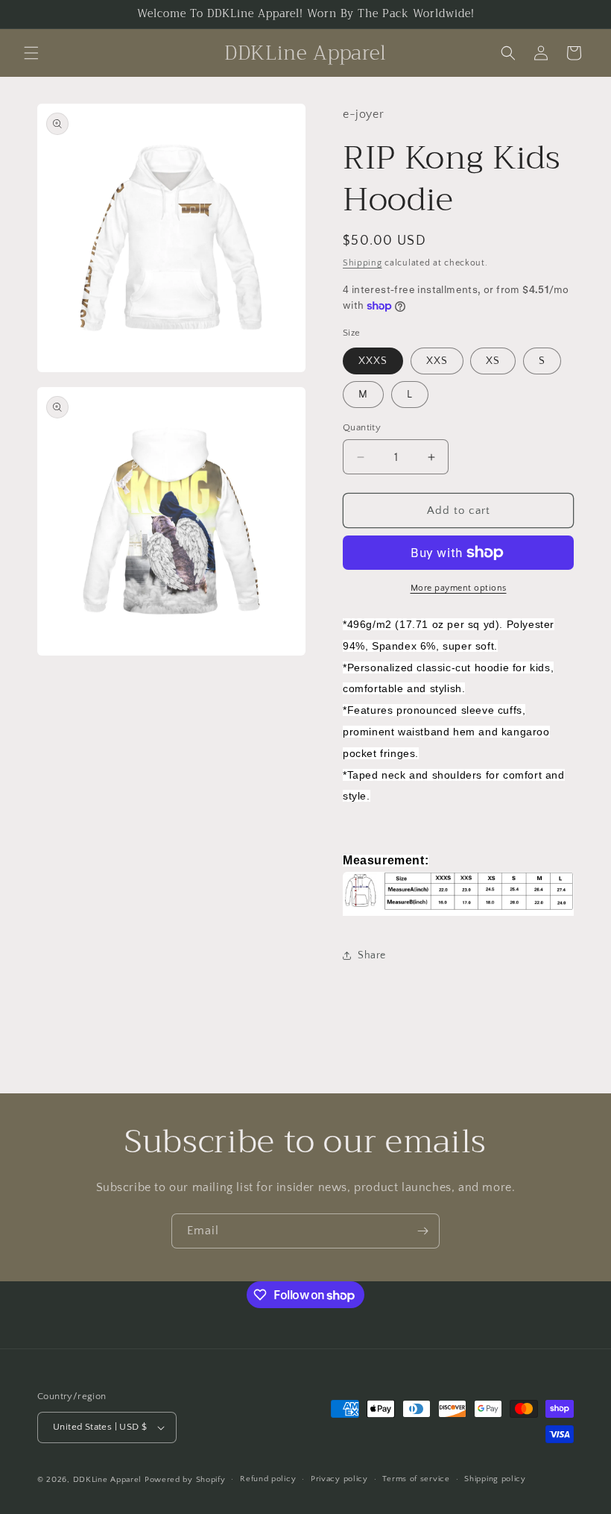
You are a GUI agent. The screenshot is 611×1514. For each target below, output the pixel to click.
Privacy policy (339, 1478)
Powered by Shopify (185, 1479)
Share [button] (372, 955)
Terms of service (415, 1478)
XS (493, 361)
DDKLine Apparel (107, 1479)
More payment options (459, 588)
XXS (437, 361)
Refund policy (268, 1478)
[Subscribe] (422, 1230)
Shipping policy (495, 1478)
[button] (31, 53)
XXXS (372, 361)
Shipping (362, 263)
